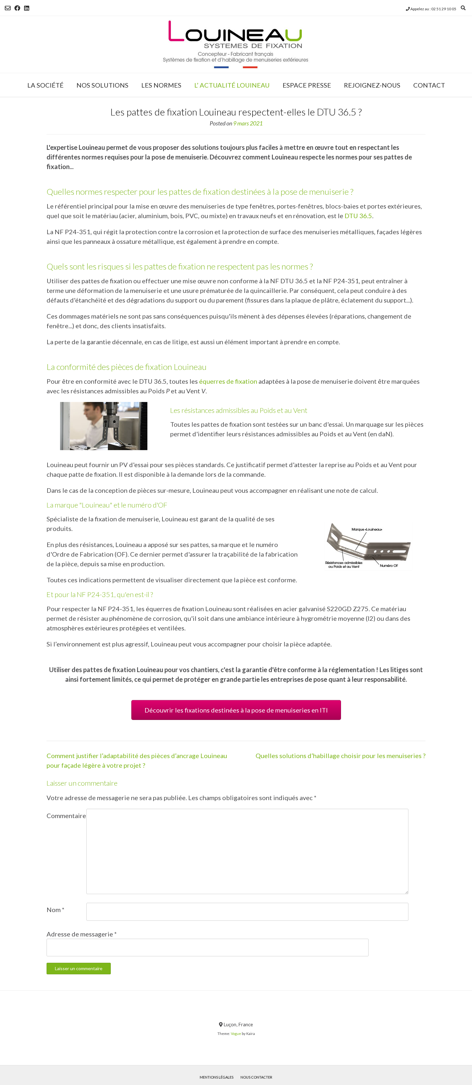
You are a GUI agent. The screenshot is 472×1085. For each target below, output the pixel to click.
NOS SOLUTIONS (102, 85)
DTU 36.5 (358, 215)
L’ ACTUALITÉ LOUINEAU (232, 85)
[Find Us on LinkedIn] (26, 8)
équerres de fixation (228, 381)
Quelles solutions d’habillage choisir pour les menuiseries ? (340, 755)
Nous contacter (256, 1077)
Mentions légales (216, 1077)
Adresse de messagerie (82, 934)
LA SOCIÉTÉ (45, 85)
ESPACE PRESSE (307, 85)
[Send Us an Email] (8, 8)
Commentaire (66, 815)
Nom (56, 909)
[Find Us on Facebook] (17, 8)
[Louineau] (236, 44)
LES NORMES (161, 85)
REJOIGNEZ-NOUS (372, 85)
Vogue (236, 1033)
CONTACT (429, 85)
